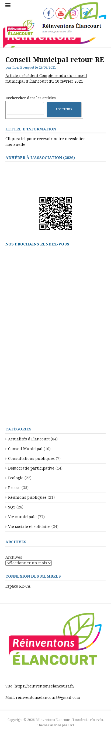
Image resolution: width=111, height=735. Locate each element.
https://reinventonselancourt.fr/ (44, 686)
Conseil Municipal (25, 449)
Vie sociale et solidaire (29, 526)
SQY (11, 507)
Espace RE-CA (17, 586)
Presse (14, 487)
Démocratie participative (31, 468)
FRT (71, 725)
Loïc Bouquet (23, 67)
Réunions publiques (27, 497)
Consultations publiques (31, 458)
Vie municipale (22, 517)
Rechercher (64, 109)
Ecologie (15, 478)
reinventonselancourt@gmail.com (48, 697)
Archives (13, 557)
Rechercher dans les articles (30, 98)
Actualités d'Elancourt (29, 439)
